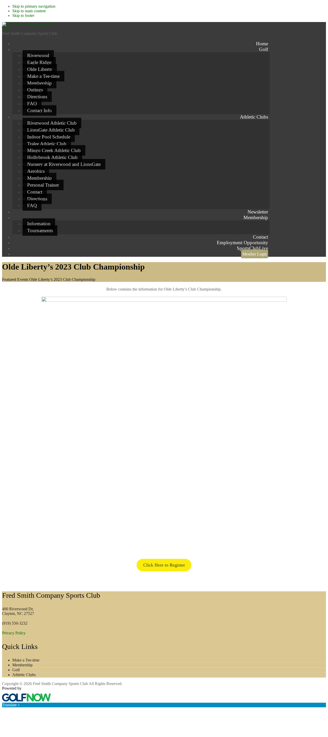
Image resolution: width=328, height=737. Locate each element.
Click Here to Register (164, 565)
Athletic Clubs (24, 674)
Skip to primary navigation (33, 6)
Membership (22, 665)
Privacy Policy (14, 633)
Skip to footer (23, 15)
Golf (16, 670)
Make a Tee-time (25, 660)
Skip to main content (29, 11)
